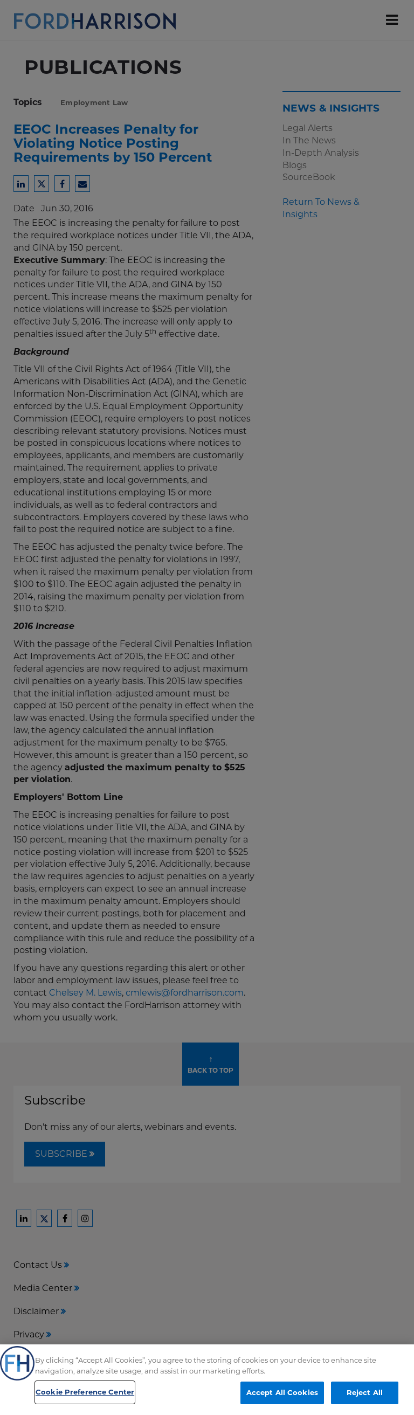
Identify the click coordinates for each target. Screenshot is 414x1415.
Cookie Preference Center (85, 1392)
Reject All (365, 1392)
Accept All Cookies (282, 1392)
